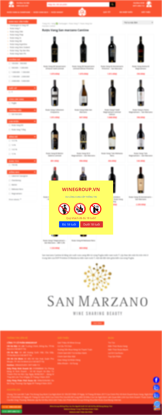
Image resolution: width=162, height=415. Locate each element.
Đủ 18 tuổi (69, 224)
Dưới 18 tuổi (91, 224)
